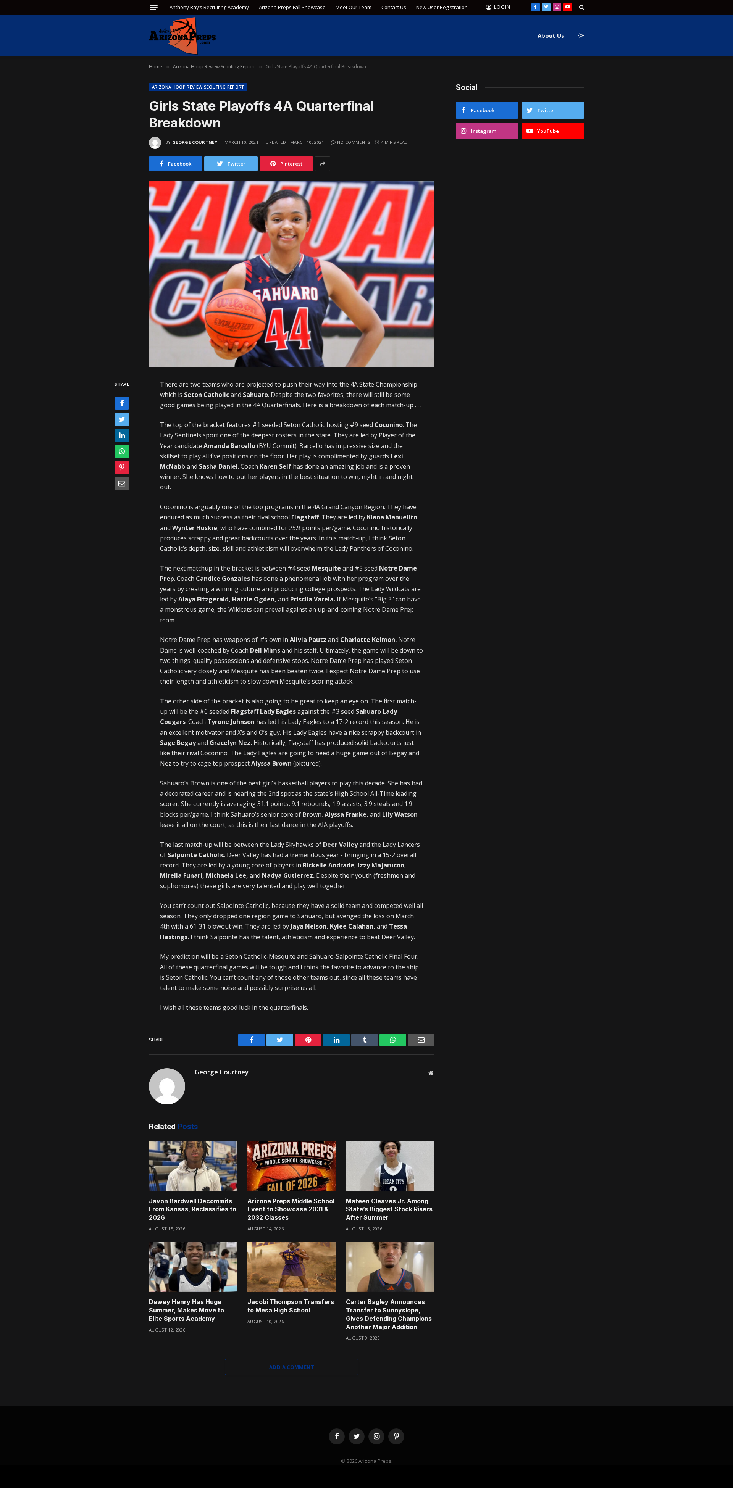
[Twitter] (122, 419)
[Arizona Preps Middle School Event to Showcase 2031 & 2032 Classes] (291, 1166)
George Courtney (194, 142)
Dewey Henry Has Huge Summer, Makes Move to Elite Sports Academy (186, 1310)
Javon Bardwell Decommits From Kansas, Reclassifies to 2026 (192, 1209)
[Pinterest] (122, 467)
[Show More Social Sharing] (322, 163)
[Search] (581, 7)
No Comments (353, 142)
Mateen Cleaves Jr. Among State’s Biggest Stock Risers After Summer (389, 1209)
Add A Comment (291, 1367)
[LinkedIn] (122, 435)
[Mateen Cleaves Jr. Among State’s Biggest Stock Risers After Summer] (390, 1166)
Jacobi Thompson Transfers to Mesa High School (290, 1306)
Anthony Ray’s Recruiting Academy (209, 7)
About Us (551, 35)
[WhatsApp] (122, 451)
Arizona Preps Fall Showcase (292, 7)
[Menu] (154, 7)
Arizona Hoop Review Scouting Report (198, 87)
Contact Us (393, 7)
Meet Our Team (353, 7)
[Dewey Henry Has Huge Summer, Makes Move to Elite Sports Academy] (193, 1267)
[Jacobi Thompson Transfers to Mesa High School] (291, 1267)
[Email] (122, 483)
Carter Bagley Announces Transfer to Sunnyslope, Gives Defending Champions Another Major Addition (389, 1314)
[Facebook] (122, 403)
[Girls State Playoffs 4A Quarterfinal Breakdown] (291, 274)
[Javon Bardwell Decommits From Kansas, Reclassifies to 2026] (193, 1166)
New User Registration (442, 7)
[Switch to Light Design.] (580, 35)
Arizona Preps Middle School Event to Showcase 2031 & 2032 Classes (290, 1209)
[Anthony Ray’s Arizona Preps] (182, 35)
